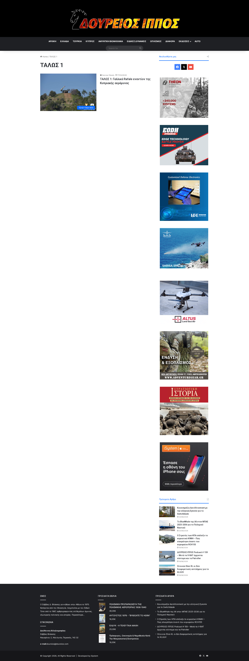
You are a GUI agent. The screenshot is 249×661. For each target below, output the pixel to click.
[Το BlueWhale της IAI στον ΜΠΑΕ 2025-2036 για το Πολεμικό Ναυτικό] (167, 525)
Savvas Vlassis (108, 75)
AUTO (197, 41)
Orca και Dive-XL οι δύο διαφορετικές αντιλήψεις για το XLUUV (193, 569)
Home (45, 56)
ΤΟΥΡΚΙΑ (77, 41)
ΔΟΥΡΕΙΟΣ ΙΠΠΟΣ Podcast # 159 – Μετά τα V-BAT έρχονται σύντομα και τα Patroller (192, 555)
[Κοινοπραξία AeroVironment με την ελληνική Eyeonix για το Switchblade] (167, 511)
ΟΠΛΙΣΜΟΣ (155, 41)
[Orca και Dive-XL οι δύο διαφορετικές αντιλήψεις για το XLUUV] (167, 570)
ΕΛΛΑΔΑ (64, 41)
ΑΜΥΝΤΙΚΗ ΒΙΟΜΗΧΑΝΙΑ (110, 41)
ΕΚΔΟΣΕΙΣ (184, 41)
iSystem (94, 656)
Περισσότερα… (78, 615)
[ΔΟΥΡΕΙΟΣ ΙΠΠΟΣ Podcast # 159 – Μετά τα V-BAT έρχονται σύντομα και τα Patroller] (167, 556)
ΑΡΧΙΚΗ (52, 41)
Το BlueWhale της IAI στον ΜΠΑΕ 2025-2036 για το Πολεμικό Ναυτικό (192, 524)
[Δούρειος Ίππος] (124, 18)
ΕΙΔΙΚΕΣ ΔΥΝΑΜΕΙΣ (136, 41)
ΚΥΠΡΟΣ (90, 41)
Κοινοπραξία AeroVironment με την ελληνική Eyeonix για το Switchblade (192, 511)
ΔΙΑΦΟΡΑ (170, 41)
